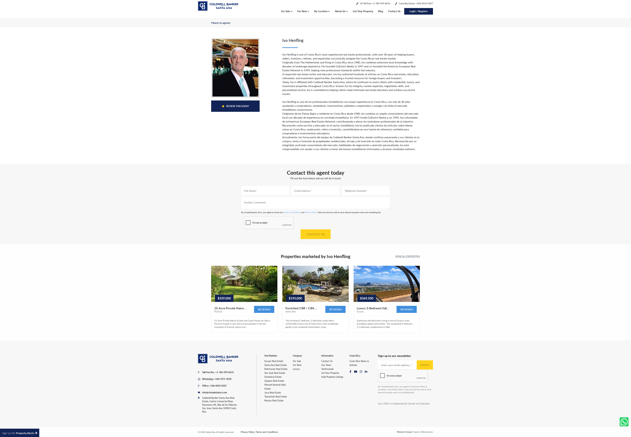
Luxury (296, 369)
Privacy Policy (311, 212)
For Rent (302, 11)
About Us (340, 11)
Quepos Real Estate (274, 380)
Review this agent (237, 106)
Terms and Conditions (267, 432)
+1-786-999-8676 (224, 372)
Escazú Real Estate (273, 361)
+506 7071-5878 (222, 379)
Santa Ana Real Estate (275, 365)
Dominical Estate (272, 376)
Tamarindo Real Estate (275, 396)
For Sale (286, 11)
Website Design (404, 431)
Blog (380, 11)
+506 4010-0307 (218, 385)
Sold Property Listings (332, 376)
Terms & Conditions (292, 212)
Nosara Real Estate (273, 400)
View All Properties (407, 256)
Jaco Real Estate (272, 392)
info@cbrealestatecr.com (214, 392)
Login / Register (418, 11)
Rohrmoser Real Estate (275, 369)
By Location (321, 11)
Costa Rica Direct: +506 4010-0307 (415, 3)
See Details (264, 309)
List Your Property (363, 11)
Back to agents (221, 23)
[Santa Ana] (218, 6)
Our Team (326, 365)
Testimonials (327, 369)
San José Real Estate (274, 372)
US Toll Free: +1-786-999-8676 (375, 3)
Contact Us (394, 11)
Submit (425, 365)
